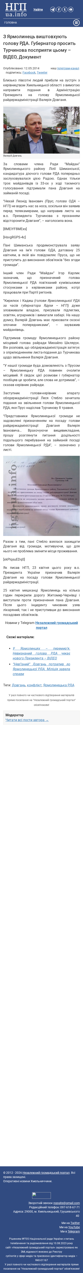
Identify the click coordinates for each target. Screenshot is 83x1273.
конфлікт (34, 685)
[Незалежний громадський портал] (16, 9)
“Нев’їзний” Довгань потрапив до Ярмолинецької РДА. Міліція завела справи (41, 669)
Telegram (74, 1231)
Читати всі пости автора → (27, 720)
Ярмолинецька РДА (58, 685)
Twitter (75, 1223)
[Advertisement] (41, 898)
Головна (10, 22)
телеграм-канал (68, 68)
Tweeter (42, 72)
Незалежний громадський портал (46, 1172)
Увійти (38, 9)
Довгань (19, 685)
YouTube (74, 1227)
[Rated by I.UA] (41, 1196)
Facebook (29, 72)
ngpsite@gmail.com (66, 1203)
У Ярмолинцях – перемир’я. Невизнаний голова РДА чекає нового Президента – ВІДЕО (41, 653)
